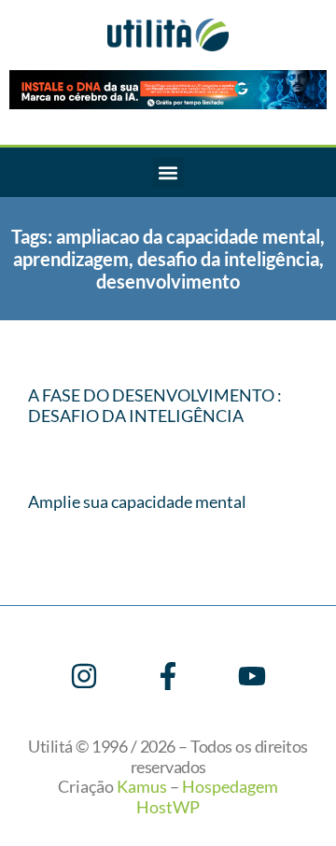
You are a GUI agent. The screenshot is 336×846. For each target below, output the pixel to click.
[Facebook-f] (168, 676)
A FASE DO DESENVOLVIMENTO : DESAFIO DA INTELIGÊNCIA (155, 405)
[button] (168, 172)
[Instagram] (84, 676)
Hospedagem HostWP (207, 796)
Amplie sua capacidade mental (137, 501)
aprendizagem (71, 258)
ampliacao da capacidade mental (188, 236)
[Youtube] (252, 676)
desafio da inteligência (228, 258)
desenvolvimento (168, 281)
